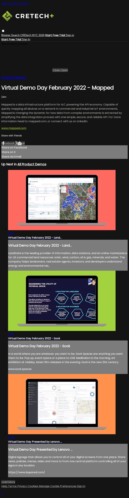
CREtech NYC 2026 (32, 35)
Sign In (26, 39)
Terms (12, 486)
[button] (3, 31)
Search (15, 35)
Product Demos (13, 77)
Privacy (22, 486)
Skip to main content (15, 3)
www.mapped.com (13, 128)
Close (56, 70)
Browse (6, 35)
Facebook (8, 143)
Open (64, 70)
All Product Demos (31, 164)
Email (21, 143)
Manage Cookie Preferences (58, 486)
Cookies (33, 486)
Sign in (70, 35)
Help (4, 486)
